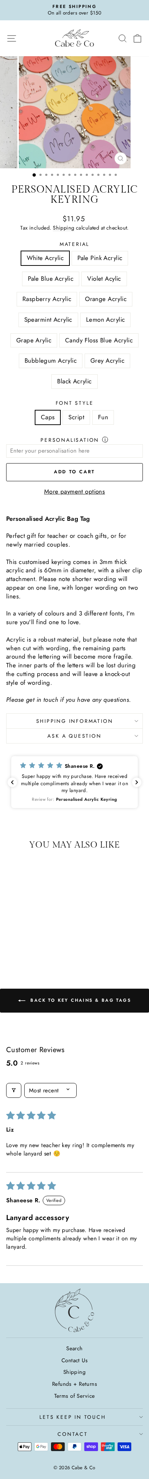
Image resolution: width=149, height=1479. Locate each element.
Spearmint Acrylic (48, 319)
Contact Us (74, 1360)
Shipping (63, 227)
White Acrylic (45, 258)
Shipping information (74, 721)
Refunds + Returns (74, 1384)
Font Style (75, 403)
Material (74, 244)
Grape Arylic (33, 340)
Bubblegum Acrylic (51, 360)
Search (74, 1348)
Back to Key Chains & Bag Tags (79, 1000)
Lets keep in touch (72, 1417)
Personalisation (70, 440)
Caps (48, 417)
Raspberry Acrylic (46, 298)
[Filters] (13, 1090)
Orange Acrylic (106, 298)
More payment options (74, 491)
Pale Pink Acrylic (99, 258)
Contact (73, 1434)
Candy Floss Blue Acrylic (99, 340)
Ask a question (74, 736)
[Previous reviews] (12, 782)
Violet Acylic (104, 278)
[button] (74, 782)
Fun (103, 417)
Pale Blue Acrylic (50, 278)
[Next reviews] (136, 782)
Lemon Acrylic (105, 319)
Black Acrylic (74, 381)
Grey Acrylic (107, 360)
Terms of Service (74, 1396)
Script (76, 417)
